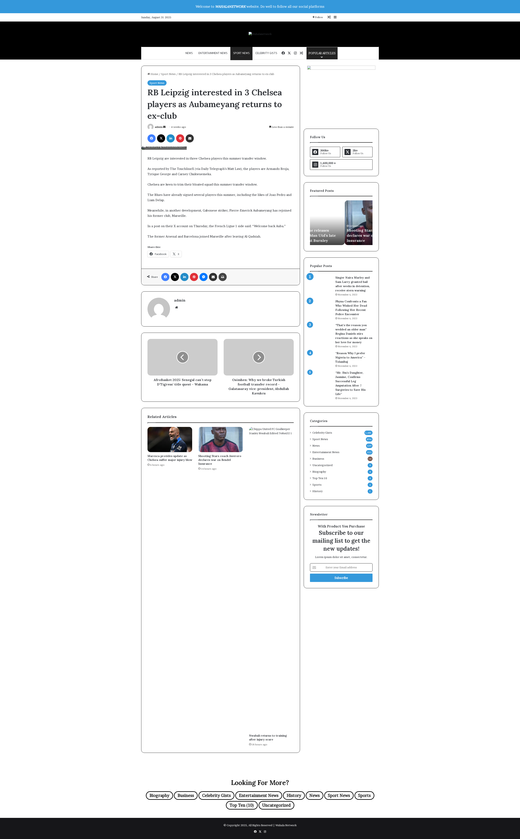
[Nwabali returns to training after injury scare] (271, 579)
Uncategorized (322, 465)
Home (154, 74)
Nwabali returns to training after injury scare (268, 737)
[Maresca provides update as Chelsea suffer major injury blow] (169, 439)
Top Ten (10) (242, 805)
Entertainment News (213, 53)
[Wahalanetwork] (260, 34)
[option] (341, 222)
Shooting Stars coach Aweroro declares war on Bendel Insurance (219, 460)
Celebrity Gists (266, 53)
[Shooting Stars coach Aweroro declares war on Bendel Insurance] (220, 439)
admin (158, 126)
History (317, 491)
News (189, 53)
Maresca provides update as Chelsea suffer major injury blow (169, 458)
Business (318, 458)
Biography (319, 471)
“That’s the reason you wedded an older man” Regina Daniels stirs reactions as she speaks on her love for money (353, 333)
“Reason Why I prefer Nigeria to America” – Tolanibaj (350, 357)
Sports (317, 484)
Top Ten (319, 478)
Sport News (241, 53)
